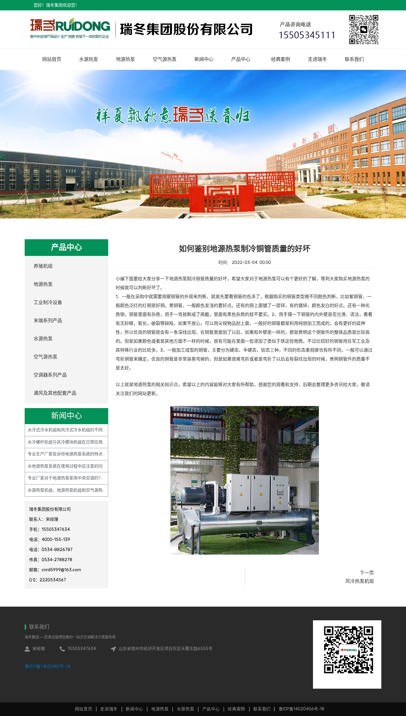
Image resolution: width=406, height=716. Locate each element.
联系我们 (354, 59)
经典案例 (280, 59)
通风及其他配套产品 (55, 393)
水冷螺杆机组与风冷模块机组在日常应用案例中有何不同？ (82, 442)
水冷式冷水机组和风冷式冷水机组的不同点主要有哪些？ (80, 429)
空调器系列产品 (50, 375)
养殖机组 (43, 266)
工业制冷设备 (48, 302)
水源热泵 (88, 59)
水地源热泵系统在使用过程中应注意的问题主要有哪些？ (80, 466)
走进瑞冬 (317, 59)
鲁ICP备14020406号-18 (47, 666)
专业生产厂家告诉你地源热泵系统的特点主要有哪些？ (78, 453)
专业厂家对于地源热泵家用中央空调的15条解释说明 (76, 478)
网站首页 (51, 59)
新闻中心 (203, 59)
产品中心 (240, 59)
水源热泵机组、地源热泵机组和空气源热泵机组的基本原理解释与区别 (92, 490)
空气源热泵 (165, 59)
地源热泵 (125, 59)
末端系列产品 (48, 320)
